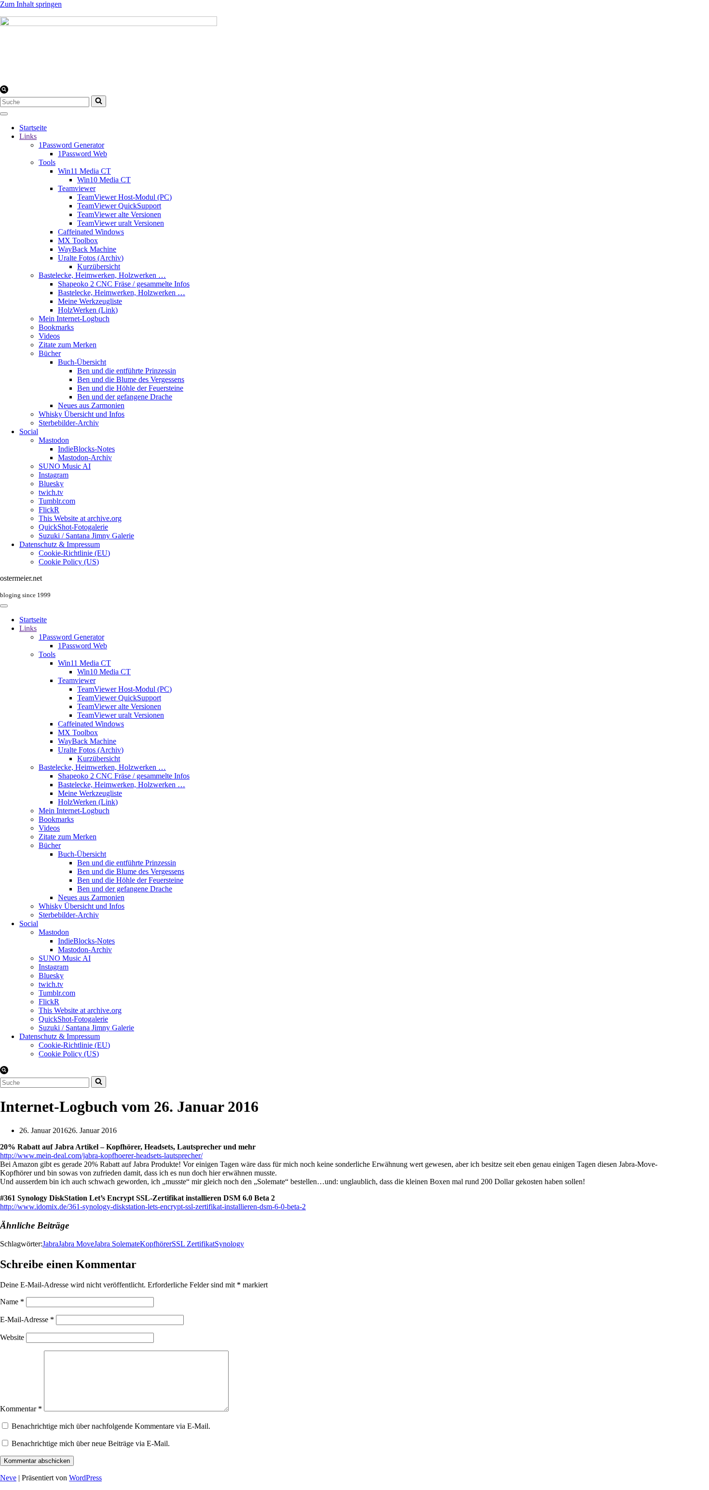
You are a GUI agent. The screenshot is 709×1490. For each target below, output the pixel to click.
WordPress (85, 1478)
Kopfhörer (156, 1244)
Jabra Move (76, 1244)
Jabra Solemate (117, 1244)
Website (12, 1337)
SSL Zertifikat (193, 1244)
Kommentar (21, 1409)
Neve (8, 1478)
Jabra (50, 1244)
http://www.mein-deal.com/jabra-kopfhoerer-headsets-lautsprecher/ (101, 1155)
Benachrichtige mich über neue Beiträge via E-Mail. (91, 1443)
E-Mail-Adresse (27, 1319)
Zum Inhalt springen (31, 4)
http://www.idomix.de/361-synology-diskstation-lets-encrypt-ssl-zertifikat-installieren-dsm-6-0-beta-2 (153, 1207)
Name (12, 1302)
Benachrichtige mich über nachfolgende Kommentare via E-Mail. (111, 1426)
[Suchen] (4, 91)
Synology (229, 1244)
